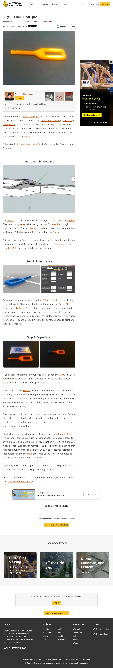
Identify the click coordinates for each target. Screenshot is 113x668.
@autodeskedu (102, 634)
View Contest (90, 494)
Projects (32, 4)
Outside (60, 636)
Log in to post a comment (56, 613)
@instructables (102, 629)
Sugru (27, 136)
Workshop (46, 632)
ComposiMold (65, 434)
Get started (77, 632)
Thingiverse (9, 124)
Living (60, 632)
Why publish (78, 629)
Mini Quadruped (31, 116)
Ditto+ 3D (64, 304)
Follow (19, 98)
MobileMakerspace (13, 22)
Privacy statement (66, 659)
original (71, 220)
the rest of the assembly (20, 481)
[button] (73, 26)
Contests (44, 4)
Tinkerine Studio (24, 308)
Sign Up (105, 4)
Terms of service (50, 659)
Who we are (78, 643)
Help (75, 636)
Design (45, 636)
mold (5, 382)
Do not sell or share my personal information (45, 663)
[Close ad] (111, 62)
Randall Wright (14, 108)
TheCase (67, 120)
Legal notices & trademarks (77, 663)
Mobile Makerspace (27, 144)
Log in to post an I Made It (56, 525)
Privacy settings (83, 659)
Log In (94, 4)
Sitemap (76, 639)
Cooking (60, 629)
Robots (35, 22)
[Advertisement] (96, 93)
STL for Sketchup (52, 224)
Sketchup (34, 228)
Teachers (55, 4)
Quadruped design (50, 120)
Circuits (27, 22)
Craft (44, 639)
